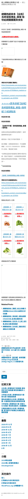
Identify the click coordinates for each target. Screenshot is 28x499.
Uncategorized (6, 338)
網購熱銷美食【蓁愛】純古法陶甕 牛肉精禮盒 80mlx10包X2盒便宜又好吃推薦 (14, 311)
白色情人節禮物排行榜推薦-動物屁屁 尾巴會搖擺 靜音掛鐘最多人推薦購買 (13, 390)
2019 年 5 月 (6, 440)
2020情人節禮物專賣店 (10, 463)
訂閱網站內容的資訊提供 (10, 480)
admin (4, 23)
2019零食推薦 (6, 460)
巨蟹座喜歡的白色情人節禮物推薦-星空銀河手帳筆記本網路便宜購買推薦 (13, 410)
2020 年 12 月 (6, 424)
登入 (3, 478)
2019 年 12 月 (6, 430)
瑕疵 (7, 339)
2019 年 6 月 (6, 438)
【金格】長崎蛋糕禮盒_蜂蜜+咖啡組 (13, 175)
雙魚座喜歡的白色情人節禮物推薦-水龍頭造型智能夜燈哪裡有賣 (13, 400)
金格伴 (13, 339)
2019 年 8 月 (6, 432)
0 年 (3, 448)
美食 (10, 339)
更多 (4, 339)
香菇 (18, 339)
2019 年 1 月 (6, 443)
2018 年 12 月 (6, 446)
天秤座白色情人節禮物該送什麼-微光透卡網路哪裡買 (13, 396)
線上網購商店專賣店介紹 (10, 2)
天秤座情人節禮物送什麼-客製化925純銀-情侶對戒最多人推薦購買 (14, 405)
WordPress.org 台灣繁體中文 (12, 486)
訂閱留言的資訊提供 (8, 483)
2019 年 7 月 (6, 435)
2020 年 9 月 (6, 427)
